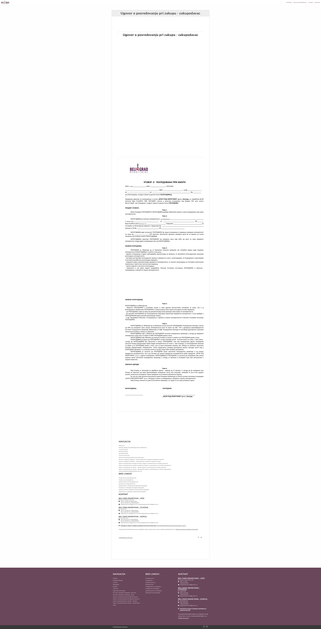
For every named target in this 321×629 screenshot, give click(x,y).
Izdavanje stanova (150, 582)
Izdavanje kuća (149, 584)
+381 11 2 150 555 (184, 592)
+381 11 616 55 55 (184, 602)
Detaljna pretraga (299, 2)
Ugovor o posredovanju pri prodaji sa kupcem (125, 597)
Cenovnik (115, 588)
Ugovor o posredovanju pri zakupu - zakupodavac (126, 603)
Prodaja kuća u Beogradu (152, 588)
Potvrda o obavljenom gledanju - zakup (123, 594)
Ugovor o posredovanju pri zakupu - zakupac (125, 601)
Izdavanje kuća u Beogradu (152, 592)
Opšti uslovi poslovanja (119, 590)
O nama (310, 2)
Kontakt (317, 2)
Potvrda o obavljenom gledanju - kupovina (124, 592)
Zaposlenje (116, 584)
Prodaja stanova (149, 578)
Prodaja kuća (149, 580)
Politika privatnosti (183, 618)
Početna (289, 2)
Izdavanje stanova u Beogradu (153, 590)
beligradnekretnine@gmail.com (188, 584)
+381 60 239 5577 (184, 583)
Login (114, 605)
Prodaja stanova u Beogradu (153, 586)
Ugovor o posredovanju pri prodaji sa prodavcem (126, 599)
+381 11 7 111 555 (183, 581)
